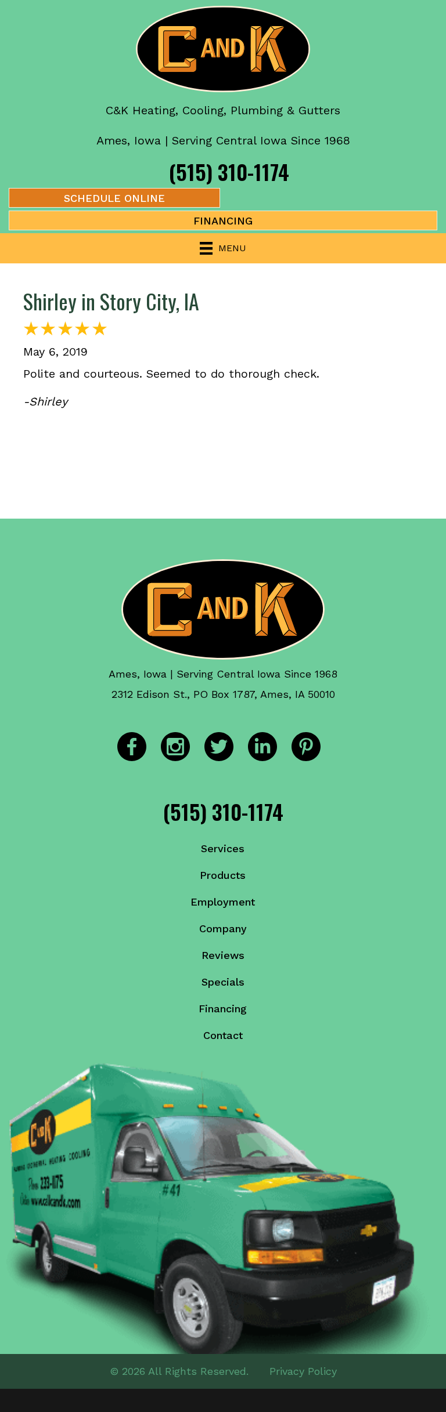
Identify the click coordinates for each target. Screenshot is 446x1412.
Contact (223, 1035)
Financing (223, 1008)
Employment (222, 902)
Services (222, 848)
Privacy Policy (303, 1371)
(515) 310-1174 (229, 171)
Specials (223, 982)
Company (223, 928)
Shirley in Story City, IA (111, 300)
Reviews (223, 955)
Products (223, 875)
